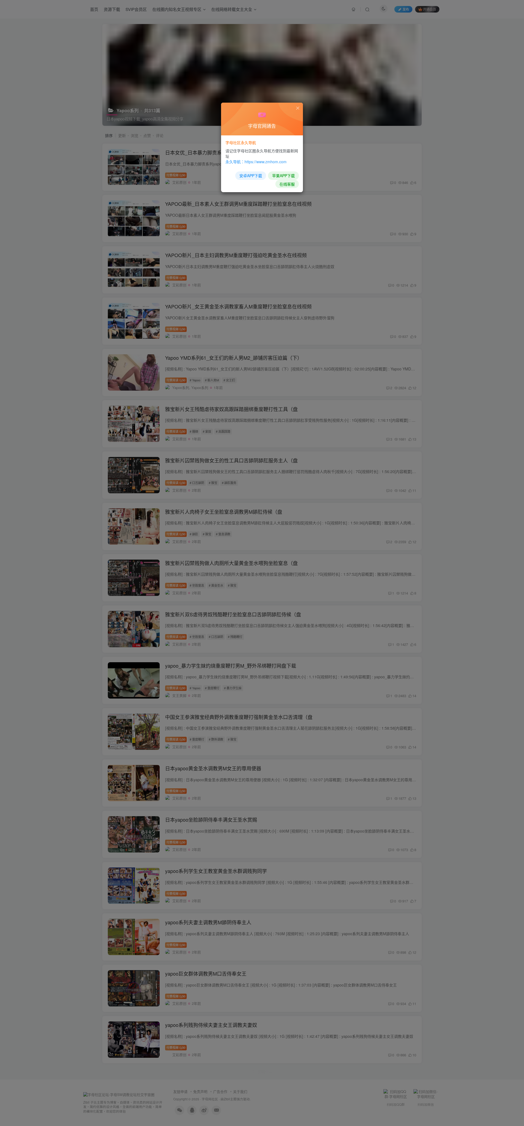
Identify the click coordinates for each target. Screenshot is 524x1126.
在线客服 (287, 184)
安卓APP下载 (250, 175)
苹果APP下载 (283, 175)
